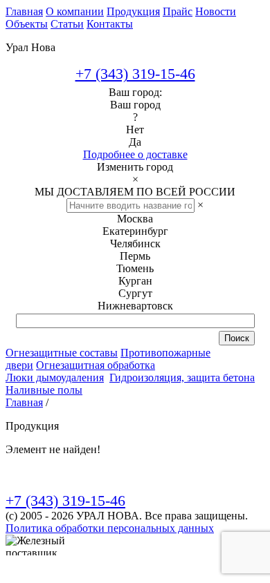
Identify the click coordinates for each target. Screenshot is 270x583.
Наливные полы (44, 390)
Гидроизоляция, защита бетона (182, 377)
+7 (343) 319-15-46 (135, 73)
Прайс (177, 11)
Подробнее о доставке (135, 154)
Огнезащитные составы (62, 353)
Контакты (110, 24)
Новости (215, 11)
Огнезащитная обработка (95, 365)
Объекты (27, 24)
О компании (75, 11)
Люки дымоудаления (55, 377)
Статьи (67, 24)
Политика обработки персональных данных (110, 528)
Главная (24, 11)
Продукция (133, 11)
